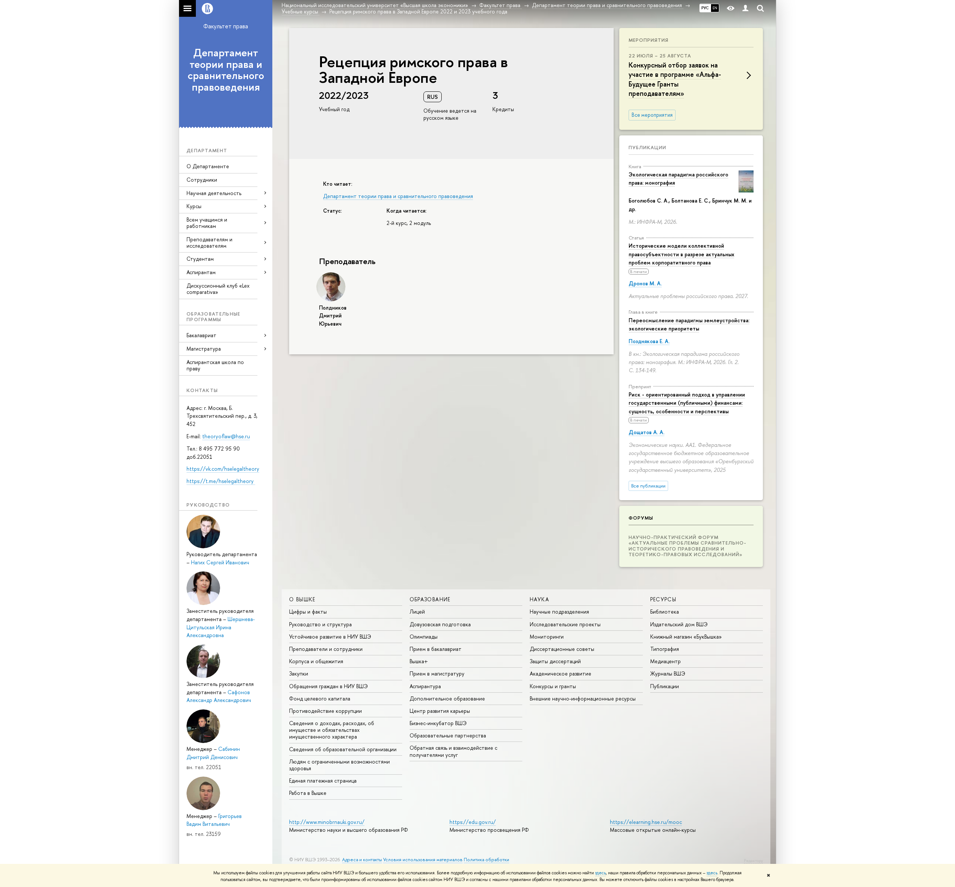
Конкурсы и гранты (553, 686)
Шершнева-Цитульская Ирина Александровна (221, 627)
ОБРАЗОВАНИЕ (430, 599)
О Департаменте (208, 166)
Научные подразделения (559, 611)
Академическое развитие (560, 673)
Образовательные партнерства (448, 735)
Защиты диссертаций (555, 661)
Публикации (647, 147)
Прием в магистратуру (437, 673)
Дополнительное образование (447, 698)
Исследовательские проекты (565, 624)
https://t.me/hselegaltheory (221, 481)
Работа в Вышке (307, 792)
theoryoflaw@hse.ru (226, 436)
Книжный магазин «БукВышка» (686, 636)
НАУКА (539, 599)
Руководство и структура (320, 624)
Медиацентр (665, 661)
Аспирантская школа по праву (215, 365)
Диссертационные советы (562, 648)
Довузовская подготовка (440, 624)
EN (715, 7)
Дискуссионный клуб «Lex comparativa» (218, 288)
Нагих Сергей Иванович (220, 562)
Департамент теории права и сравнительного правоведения (226, 70)
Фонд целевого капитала (319, 698)
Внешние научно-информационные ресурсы (583, 698)
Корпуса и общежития (316, 661)
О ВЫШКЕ (302, 599)
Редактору (753, 860)
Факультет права (225, 26)
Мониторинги (547, 636)
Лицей (417, 611)
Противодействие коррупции (325, 710)
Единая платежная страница (323, 780)
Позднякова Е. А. (649, 341)
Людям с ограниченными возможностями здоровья (339, 765)
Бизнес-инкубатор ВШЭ (438, 723)
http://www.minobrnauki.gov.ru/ (326, 821)
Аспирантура (425, 686)
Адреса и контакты (362, 859)
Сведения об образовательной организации (343, 749)
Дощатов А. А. (646, 432)
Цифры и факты (308, 611)
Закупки (298, 673)
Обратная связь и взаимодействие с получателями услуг (453, 751)
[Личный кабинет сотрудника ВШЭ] (745, 8)
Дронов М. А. (645, 283)
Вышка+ (419, 661)
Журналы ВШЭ (667, 673)
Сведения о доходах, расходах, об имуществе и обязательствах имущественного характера (331, 730)
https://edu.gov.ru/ (473, 821)
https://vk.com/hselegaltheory (223, 468)
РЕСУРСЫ (663, 599)
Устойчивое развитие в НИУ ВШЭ (330, 636)
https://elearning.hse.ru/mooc (646, 821)
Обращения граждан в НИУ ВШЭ (328, 686)
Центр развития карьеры (440, 710)
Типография (664, 648)
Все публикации (648, 486)
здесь (600, 873)
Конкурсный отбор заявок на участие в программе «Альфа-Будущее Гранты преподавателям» (675, 79)
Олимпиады (424, 636)
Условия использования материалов (423, 859)
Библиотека (664, 611)
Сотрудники (202, 179)
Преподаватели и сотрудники (326, 648)
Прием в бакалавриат (435, 648)
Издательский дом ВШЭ (679, 624)
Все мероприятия (652, 115)
